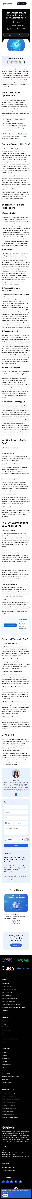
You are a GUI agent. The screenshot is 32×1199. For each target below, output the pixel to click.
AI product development (15, 757)
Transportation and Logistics (10, 1039)
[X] (11, 1181)
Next (18, 922)
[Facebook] (3, 1181)
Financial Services (7, 1027)
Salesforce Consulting (8, 986)
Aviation (4, 1042)
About (3, 1067)
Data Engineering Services (9, 998)
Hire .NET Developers (8, 1111)
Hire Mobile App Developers (10, 1117)
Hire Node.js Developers (8, 1105)
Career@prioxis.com (8, 1170)
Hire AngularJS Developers (9, 1108)
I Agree (5, 1195)
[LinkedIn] (16, 1181)
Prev (14, 922)
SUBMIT (16, 845)
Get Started (21, 4)
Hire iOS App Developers (9, 1102)
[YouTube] (20, 1181)
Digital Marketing (6, 995)
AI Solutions (5, 1010)
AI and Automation (18, 25)
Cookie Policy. (8, 1192)
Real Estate (5, 1036)
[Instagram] (7, 1181)
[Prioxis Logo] (7, 4)
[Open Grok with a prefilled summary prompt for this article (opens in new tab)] (24, 62)
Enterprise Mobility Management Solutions (14, 1007)
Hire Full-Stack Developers (9, 1093)
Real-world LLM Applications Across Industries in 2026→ (23, 625)
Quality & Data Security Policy (10, 1076)
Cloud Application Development (11, 1004)
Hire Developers (6, 1064)
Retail (3, 1033)
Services (4, 1055)
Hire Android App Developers (10, 1099)
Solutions (4, 1052)
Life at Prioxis (5, 1079)
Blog (3, 1070)
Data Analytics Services (8, 1001)
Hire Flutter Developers (8, 1114)
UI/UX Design (5, 983)
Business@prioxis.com (9, 1167)
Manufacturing (6, 1030)
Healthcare (5, 1021)
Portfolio (4, 1061)
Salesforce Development (9, 989)
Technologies (5, 1058)
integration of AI (8, 482)
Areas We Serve (6, 1082)
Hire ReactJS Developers (9, 1096)
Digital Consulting (7, 992)
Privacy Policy (6, 1073)
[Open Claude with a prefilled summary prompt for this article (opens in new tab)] (16, 62)
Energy (4, 1024)
